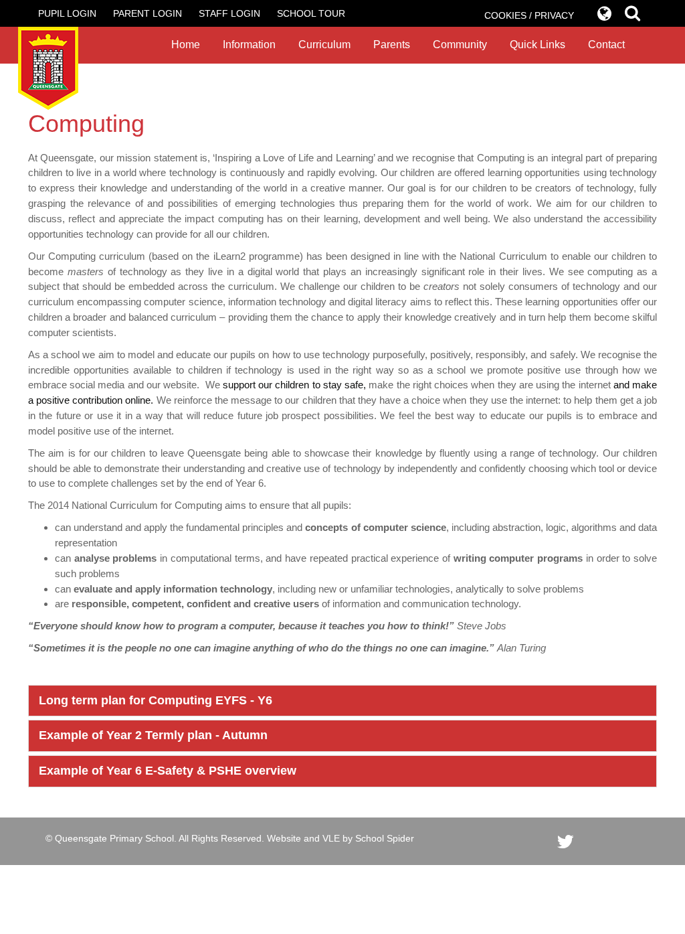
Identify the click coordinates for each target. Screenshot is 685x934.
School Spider (384, 839)
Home (185, 44)
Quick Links (537, 44)
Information (249, 44)
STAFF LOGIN (229, 13)
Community (460, 44)
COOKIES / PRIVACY (529, 15)
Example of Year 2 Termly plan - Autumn (153, 735)
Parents (391, 44)
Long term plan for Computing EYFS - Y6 (155, 700)
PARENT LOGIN (147, 13)
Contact (606, 44)
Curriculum (324, 44)
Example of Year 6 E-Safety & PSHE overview (167, 770)
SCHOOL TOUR (311, 13)
